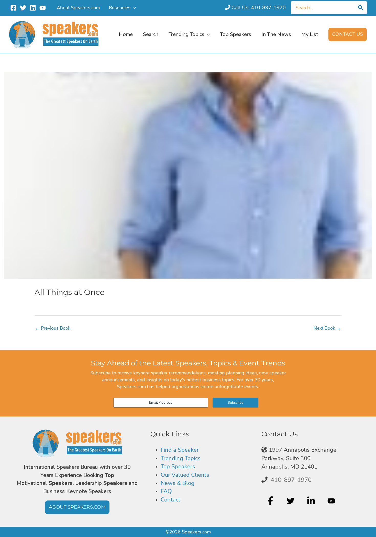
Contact (170, 500)
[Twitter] (23, 7)
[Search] (360, 7)
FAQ (166, 491)
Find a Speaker (180, 450)
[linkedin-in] (311, 501)
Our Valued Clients (185, 475)
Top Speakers (178, 466)
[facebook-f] (271, 501)
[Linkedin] (32, 7)
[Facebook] (13, 7)
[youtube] (331, 501)
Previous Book (52, 328)
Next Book (327, 328)
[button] (133, 8)
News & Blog (177, 483)
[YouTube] (42, 7)
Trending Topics (181, 458)
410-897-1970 (291, 480)
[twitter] (291, 501)
